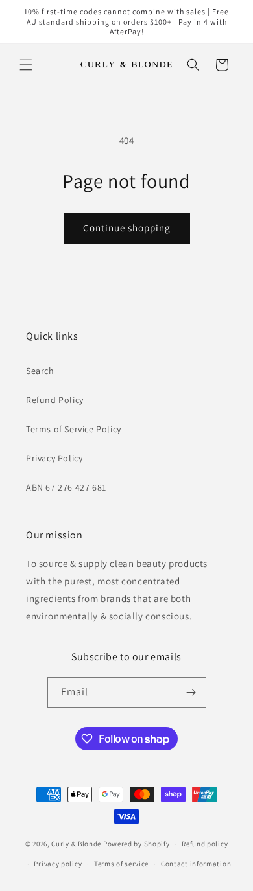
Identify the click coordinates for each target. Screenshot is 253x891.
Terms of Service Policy (73, 429)
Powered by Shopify (136, 843)
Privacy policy (58, 863)
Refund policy (205, 843)
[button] (26, 65)
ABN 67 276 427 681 (66, 487)
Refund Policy (55, 400)
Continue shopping (127, 228)
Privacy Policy (54, 458)
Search (40, 370)
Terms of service (121, 863)
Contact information (196, 863)
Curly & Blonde (76, 843)
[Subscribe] (191, 692)
